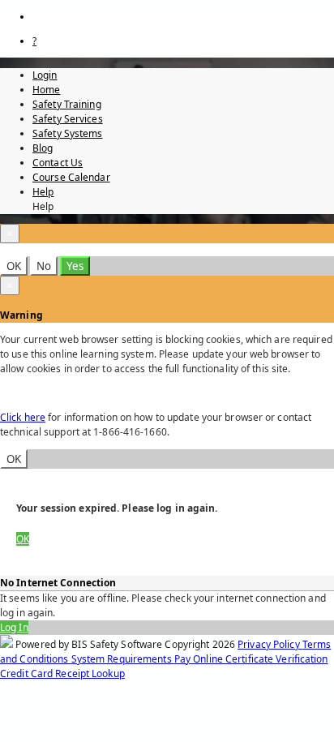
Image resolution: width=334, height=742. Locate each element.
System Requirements (122, 659)
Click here (22, 417)
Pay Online (199, 659)
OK (13, 266)
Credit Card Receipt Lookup (62, 673)
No (43, 266)
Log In (14, 627)
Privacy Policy (270, 644)
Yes (75, 266)
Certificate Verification (276, 659)
